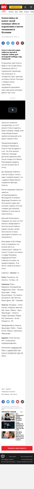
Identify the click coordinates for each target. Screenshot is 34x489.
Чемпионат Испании (8, 391)
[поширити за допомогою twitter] (8, 43)
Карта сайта (12, 456)
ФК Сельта (13, 394)
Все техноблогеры (27, 459)
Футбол (11, 12)
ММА (21, 12)
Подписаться (15, 7)
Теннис (26, 12)
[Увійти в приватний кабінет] (25, 7)
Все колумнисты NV (26, 456)
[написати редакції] (17, 43)
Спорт (4, 12)
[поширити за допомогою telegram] (12, 43)
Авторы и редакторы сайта (24, 462)
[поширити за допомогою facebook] (3, 43)
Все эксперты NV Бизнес (9, 462)
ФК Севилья (5, 394)
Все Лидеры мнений (7, 459)
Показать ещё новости (17, 448)
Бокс (16, 12)
